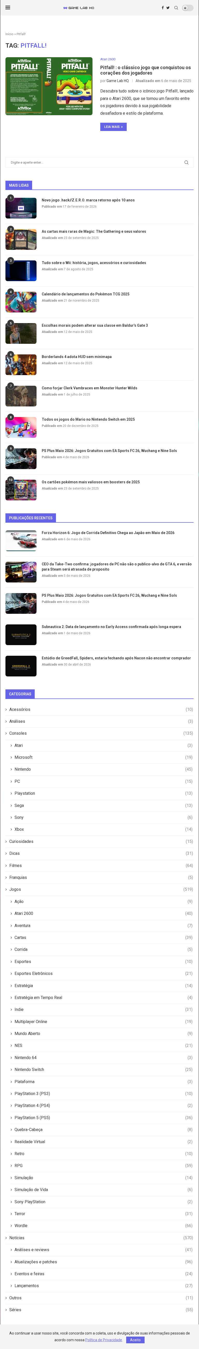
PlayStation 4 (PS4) (104, 1105)
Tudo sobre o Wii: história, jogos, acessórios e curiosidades (94, 263)
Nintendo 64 (104, 1057)
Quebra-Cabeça (104, 1129)
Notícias (101, 1237)
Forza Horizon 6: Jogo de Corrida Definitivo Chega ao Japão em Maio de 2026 (108, 533)
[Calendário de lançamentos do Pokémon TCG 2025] (21, 302)
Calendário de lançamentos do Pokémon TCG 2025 (85, 294)
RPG (104, 1165)
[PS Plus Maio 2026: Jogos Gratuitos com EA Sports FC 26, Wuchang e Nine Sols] (21, 458)
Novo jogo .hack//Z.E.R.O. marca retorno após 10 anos (88, 200)
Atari (104, 745)
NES (104, 1045)
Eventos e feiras (104, 1273)
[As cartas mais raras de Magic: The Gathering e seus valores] (21, 239)
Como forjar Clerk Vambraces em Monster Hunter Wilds (89, 388)
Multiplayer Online (104, 1021)
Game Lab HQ (117, 81)
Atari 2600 (104, 913)
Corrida (104, 949)
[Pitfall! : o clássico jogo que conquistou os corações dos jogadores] (49, 86)
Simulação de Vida (104, 1189)
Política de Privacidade (103, 1340)
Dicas (101, 853)
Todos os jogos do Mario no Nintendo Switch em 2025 (88, 419)
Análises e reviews (104, 1249)
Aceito (135, 1340)
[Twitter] (168, 7)
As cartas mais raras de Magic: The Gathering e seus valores (94, 231)
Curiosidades (101, 841)
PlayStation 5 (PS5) (104, 1117)
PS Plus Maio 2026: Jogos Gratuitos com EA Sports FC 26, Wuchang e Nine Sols (109, 451)
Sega (104, 805)
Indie (104, 1009)
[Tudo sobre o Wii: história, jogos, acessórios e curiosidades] (21, 270)
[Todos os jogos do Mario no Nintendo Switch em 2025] (21, 427)
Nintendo (104, 769)
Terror (104, 1213)
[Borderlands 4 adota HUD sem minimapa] (21, 364)
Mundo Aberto (104, 1033)
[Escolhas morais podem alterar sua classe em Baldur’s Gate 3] (21, 333)
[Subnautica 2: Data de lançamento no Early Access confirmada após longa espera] (21, 634)
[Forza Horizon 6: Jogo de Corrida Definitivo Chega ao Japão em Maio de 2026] (21, 540)
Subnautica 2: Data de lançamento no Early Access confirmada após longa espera (111, 627)
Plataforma (104, 1081)
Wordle (104, 1225)
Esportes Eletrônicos (104, 973)
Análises (101, 721)
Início (9, 34)
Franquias (101, 877)
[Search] (176, 7)
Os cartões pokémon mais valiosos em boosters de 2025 (91, 482)
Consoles (101, 733)
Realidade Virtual (104, 1141)
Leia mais (112, 127)
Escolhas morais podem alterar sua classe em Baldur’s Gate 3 (95, 325)
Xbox (104, 829)
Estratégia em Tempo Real (104, 997)
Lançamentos (104, 1285)
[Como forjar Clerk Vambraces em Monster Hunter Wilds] (21, 396)
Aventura (104, 925)
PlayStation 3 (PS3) (104, 1093)
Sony (104, 817)
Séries (101, 1309)
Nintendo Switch (104, 1069)
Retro (104, 1153)
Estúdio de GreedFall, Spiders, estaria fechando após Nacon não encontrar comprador (116, 658)
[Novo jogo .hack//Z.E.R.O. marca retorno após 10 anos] (21, 208)
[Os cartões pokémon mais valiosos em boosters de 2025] (21, 490)
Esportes (104, 961)
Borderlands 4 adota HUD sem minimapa (77, 357)
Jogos (101, 889)
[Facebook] (163, 7)
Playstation (104, 793)
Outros (101, 1297)
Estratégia (104, 985)
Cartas (104, 937)
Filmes (101, 865)
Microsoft (104, 757)
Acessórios (101, 709)
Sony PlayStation (104, 1201)
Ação (104, 901)
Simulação (104, 1177)
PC (104, 781)
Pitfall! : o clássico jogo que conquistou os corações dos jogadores (145, 70)
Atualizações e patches (104, 1261)
